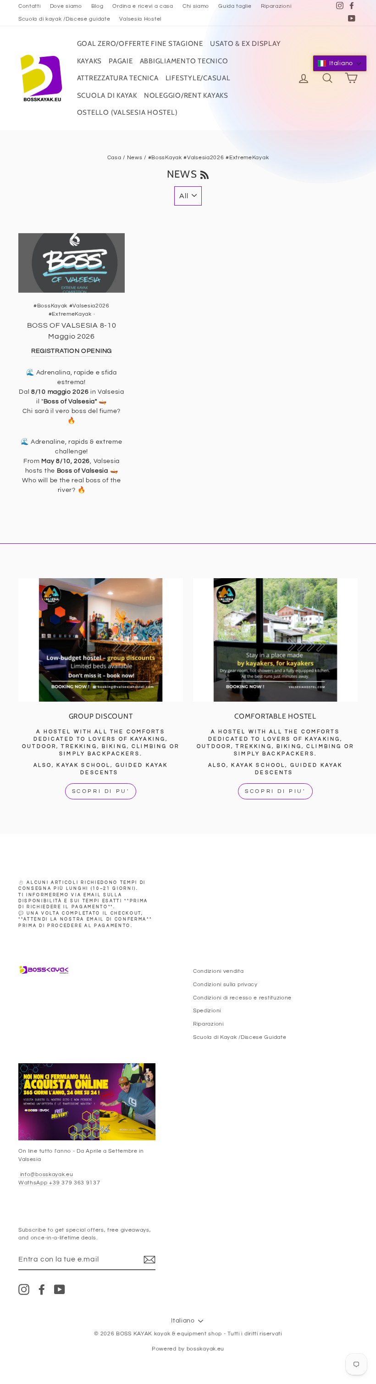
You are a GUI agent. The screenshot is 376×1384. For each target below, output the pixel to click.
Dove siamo (66, 6)
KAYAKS (89, 61)
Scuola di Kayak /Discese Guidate (239, 1037)
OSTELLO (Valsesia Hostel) (127, 112)
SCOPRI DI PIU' (275, 791)
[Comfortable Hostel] (275, 640)
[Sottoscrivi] (149, 1259)
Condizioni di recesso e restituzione (242, 997)
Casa (114, 157)
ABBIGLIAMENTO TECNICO (184, 61)
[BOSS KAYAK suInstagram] (23, 1289)
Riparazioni (276, 6)
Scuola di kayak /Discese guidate (64, 19)
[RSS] (204, 174)
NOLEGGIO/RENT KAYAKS (186, 95)
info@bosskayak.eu (45, 1174)
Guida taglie (234, 6)
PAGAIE (121, 61)
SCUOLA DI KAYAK (107, 95)
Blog (97, 6)
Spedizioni (207, 1010)
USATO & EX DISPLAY (245, 43)
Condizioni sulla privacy (225, 984)
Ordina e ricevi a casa (142, 6)
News (135, 157)
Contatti (29, 6)
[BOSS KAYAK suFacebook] (41, 1289)
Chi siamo (195, 6)
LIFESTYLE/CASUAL (198, 78)
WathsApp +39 (39, 1182)
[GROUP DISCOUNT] (100, 640)
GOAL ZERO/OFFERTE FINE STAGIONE (140, 43)
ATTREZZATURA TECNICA (118, 78)
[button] (339, 63)
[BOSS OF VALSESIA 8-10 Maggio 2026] (71, 263)
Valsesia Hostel (140, 19)
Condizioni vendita (218, 971)
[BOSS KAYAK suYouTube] (59, 1289)
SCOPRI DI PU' (101, 791)
